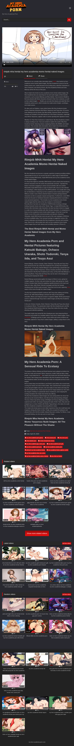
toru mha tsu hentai (57, 456)
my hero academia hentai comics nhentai (37, 456)
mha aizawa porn (51, 437)
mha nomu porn (63, 437)
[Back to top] (68, 740)
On (39, 101)
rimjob (54, 81)
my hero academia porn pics (34, 447)
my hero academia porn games (35, 437)
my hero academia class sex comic (36, 453)
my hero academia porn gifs (56, 443)
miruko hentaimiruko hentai (47, 440)
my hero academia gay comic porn (36, 443)
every (68, 287)
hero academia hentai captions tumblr (58, 450)
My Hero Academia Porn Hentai (40, 431)
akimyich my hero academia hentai (36, 450)
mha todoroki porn (31, 440)
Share (42, 76)
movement (28, 317)
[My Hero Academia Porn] (37, 7)
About (30, 76)
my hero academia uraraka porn (53, 447)
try (41, 375)
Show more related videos (37, 533)
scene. (45, 275)
